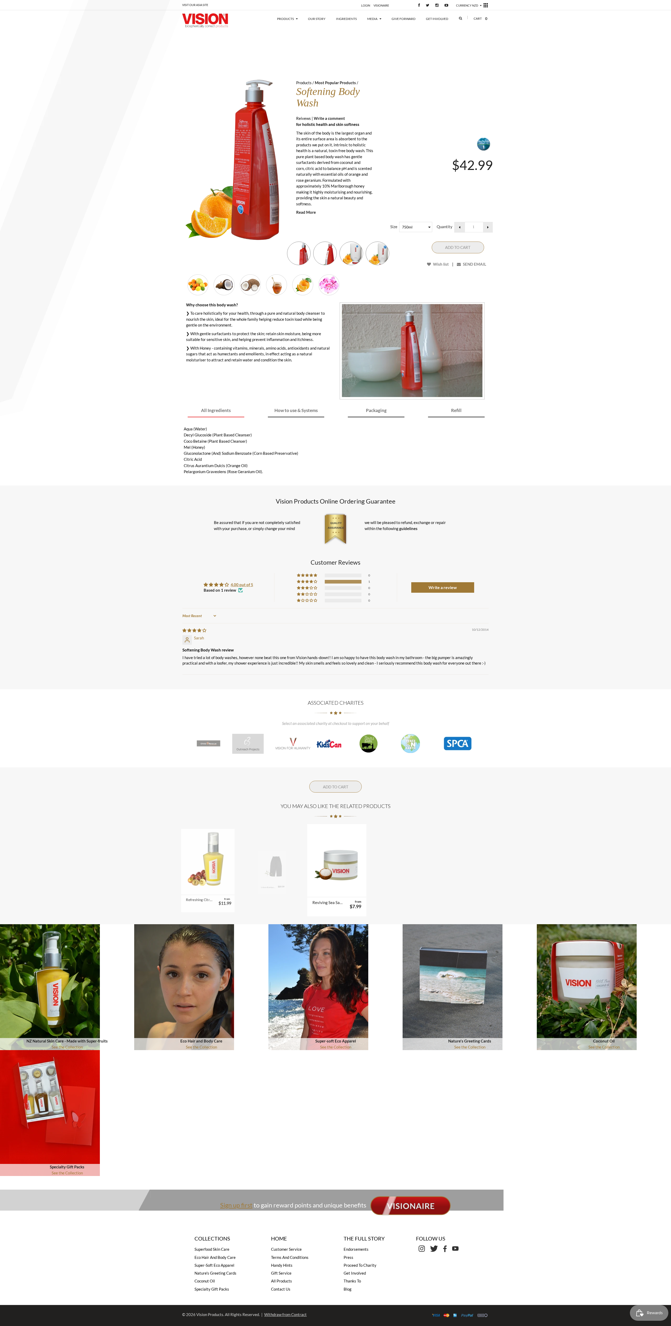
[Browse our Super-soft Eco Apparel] (318, 986)
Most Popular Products (335, 82)
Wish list (440, 264)
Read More (306, 212)
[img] (194, 630)
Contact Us (280, 1289)
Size (393, 226)
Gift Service (281, 1273)
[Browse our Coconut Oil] (587, 986)
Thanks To (352, 1281)
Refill (456, 410)
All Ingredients (216, 410)
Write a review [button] (443, 587)
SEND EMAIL (474, 264)
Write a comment (329, 118)
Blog (347, 1289)
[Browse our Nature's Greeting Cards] (452, 986)
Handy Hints (282, 1265)
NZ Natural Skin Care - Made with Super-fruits (67, 1041)
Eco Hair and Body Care (201, 1041)
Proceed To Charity (360, 1265)
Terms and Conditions (290, 1257)
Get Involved (355, 1273)
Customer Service (286, 1249)
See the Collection (67, 1047)
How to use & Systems (296, 410)
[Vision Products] (212, 20)
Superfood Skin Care (211, 1249)
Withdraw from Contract (285, 1314)
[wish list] (221, 890)
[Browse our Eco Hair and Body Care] (184, 986)
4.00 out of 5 (242, 584)
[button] (307, 582)
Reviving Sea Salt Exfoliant (327, 902)
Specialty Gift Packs (67, 1166)
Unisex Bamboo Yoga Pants (263, 902)
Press (348, 1257)
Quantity (444, 226)
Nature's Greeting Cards (469, 1041)
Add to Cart (457, 247)
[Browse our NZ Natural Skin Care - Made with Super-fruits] (50, 986)
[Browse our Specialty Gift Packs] (50, 1112)
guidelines (408, 528)
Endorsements (356, 1249)
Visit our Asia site (195, 5)
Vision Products (209, 1314)
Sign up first (236, 1205)
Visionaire (381, 5)
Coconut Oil (604, 1041)
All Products (281, 1281)
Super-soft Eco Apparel (335, 1041)
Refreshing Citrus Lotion (198, 902)
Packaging (376, 410)
